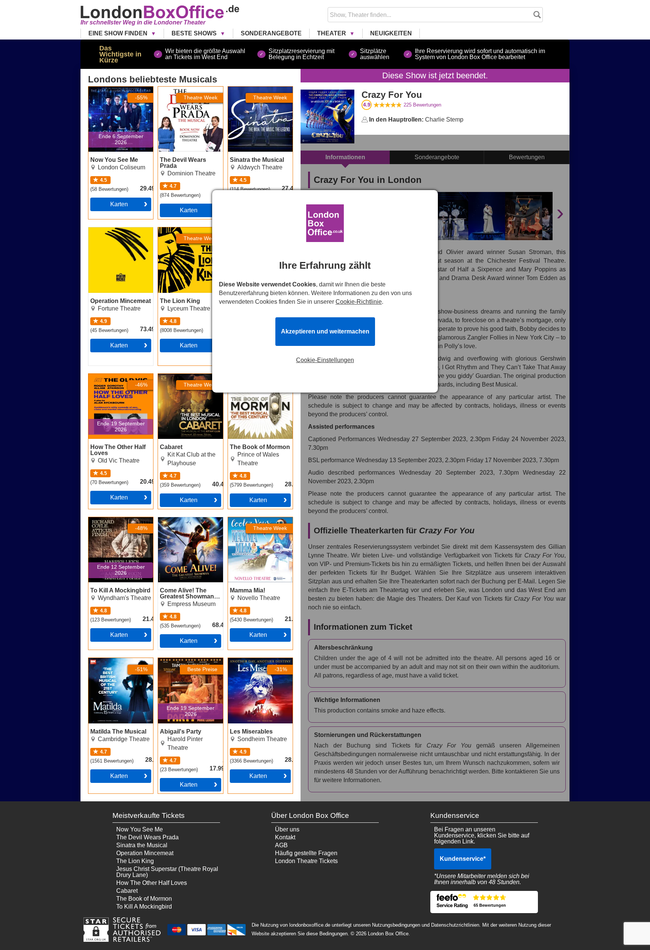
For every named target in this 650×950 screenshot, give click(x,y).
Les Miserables (248, 661)
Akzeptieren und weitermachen (325, 331)
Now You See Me (111, 90)
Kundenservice (463, 859)
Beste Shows (195, 33)
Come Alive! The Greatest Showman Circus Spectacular (183, 526)
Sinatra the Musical (253, 90)
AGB (281, 845)
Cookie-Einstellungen (325, 360)
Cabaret (168, 377)
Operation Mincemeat (117, 230)
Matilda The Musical (115, 661)
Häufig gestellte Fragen (306, 853)
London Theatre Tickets (306, 861)
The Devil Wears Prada (189, 90)
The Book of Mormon (256, 377)
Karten (119, 204)
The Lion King (177, 230)
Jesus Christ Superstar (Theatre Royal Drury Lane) (167, 872)
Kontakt (285, 837)
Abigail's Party (177, 661)
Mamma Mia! (245, 520)
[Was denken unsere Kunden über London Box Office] (484, 902)
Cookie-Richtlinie (359, 301)
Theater (332, 33)
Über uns (287, 829)
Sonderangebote (271, 33)
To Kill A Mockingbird (116, 520)
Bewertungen (422, 105)
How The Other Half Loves (114, 380)
